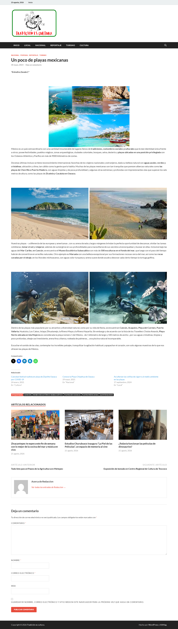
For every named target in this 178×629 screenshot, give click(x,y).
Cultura (84, 45)
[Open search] (165, 45)
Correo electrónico (23, 573)
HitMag (163, 625)
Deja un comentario (33, 65)
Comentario (18, 523)
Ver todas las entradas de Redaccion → (48, 487)
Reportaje (55, 45)
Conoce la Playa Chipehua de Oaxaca (78, 376)
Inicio (30, 2)
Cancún (27, 395)
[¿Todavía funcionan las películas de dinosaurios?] (143, 425)
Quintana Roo (106, 395)
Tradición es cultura (35, 625)
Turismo (70, 45)
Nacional (40, 45)
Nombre (16, 560)
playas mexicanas (90, 395)
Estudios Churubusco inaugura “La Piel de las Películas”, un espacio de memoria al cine (88, 445)
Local (27, 45)
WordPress (153, 625)
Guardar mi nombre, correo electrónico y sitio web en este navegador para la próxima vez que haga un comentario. (77, 602)
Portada (24, 55)
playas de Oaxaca (72, 395)
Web (13, 586)
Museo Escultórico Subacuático (48, 395)
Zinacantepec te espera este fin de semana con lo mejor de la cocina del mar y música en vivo (34, 446)
